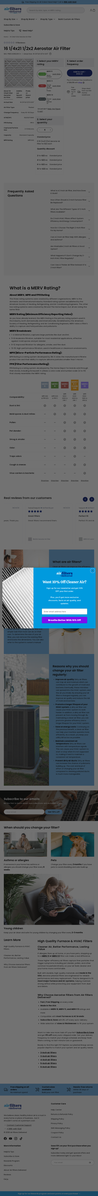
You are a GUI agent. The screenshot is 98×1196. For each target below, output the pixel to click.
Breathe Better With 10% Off (64, 620)
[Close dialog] (92, 571)
